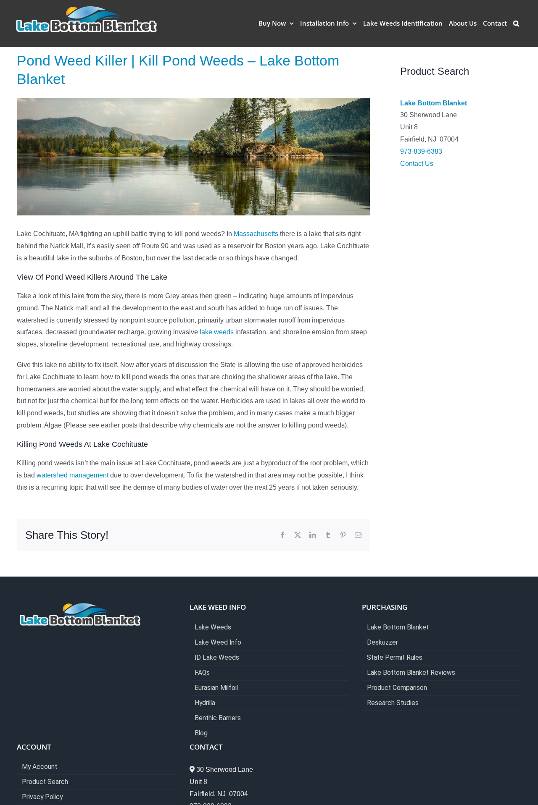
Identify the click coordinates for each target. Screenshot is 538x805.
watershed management (72, 475)
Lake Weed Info (218, 643)
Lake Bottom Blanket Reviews (411, 673)
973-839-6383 (421, 151)
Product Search (45, 782)
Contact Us (416, 163)
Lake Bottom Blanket (433, 103)
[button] (516, 23)
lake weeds (217, 332)
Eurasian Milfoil (216, 688)
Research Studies (393, 703)
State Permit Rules (394, 658)
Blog (201, 733)
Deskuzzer (382, 643)
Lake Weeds (213, 627)
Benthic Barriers (218, 718)
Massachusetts (256, 233)
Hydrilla (205, 703)
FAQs (202, 673)
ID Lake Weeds (217, 658)
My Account (39, 767)
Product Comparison (397, 688)
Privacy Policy (42, 797)
